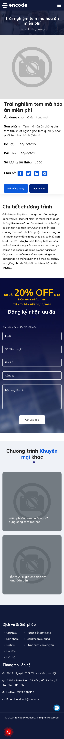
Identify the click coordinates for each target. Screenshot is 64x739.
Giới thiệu (11, 632)
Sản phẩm (12, 638)
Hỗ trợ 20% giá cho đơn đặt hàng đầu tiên (27, 578)
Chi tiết (13, 603)
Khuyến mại (38, 29)
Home (23, 29)
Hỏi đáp (11, 651)
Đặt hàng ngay (16, 188)
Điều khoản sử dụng (38, 638)
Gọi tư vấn (39, 188)
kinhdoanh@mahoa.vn (27, 699)
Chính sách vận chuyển (40, 645)
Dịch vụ (10, 645)
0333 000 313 (25, 692)
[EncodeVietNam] (14, 5)
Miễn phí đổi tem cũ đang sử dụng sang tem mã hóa (28, 520)
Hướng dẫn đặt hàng (38, 632)
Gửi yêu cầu (32, 419)
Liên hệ (10, 657)
